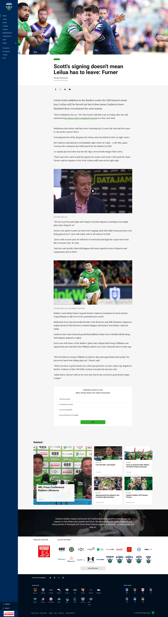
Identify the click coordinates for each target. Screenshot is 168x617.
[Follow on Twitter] (59, 577)
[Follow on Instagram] (63, 577)
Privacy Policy (43, 613)
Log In (7, 608)
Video (5, 19)
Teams (5, 29)
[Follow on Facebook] (54, 577)
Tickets (5, 55)
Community (7, 36)
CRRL (4, 39)
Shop (4, 58)
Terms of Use (34, 613)
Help (55, 613)
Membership (7, 33)
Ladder (5, 26)
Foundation (6, 51)
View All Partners (93, 568)
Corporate (6, 48)
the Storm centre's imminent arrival (80, 118)
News (5, 16)
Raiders (56, 59)
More (5, 43)
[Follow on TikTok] (50, 577)
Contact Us (61, 613)
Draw (5, 22)
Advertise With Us (70, 613)
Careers (51, 613)
